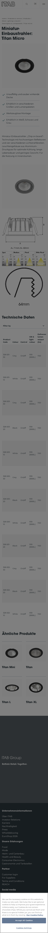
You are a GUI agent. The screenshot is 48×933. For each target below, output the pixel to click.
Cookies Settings (24, 928)
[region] (24, 913)
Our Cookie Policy (34, 915)
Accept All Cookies (24, 920)
